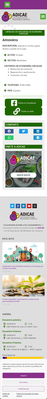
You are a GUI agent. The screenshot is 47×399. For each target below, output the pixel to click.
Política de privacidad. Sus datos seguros (28, 395)
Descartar (23, 382)
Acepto (24, 375)
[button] (7, 5)
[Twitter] (12, 206)
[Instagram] (34, 206)
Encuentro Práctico (11, 331)
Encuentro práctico (11, 320)
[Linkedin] (23, 206)
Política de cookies (6, 395)
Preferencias (23, 389)
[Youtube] (29, 206)
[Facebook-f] (18, 206)
